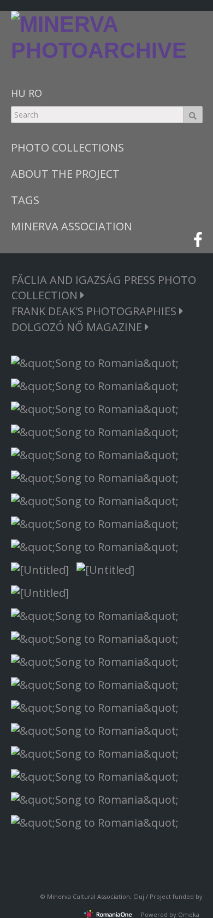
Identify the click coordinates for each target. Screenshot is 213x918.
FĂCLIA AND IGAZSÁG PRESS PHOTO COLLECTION (103, 287)
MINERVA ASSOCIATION (71, 226)
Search (193, 114)
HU (18, 93)
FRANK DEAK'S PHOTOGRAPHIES (95, 311)
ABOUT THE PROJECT (65, 173)
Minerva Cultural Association (88, 896)
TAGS (25, 200)
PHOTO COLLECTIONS (67, 147)
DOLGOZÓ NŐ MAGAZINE (78, 326)
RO (35, 93)
